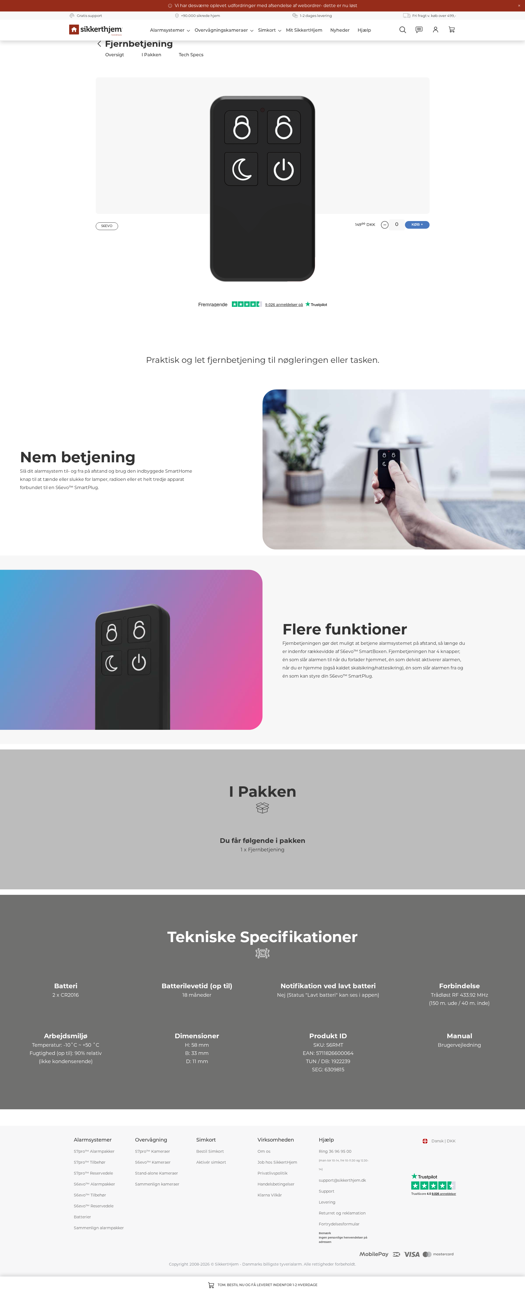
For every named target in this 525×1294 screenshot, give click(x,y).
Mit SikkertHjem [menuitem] (304, 30)
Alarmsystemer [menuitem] (167, 30)
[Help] (419, 30)
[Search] (403, 30)
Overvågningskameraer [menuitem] (221, 30)
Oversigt (114, 55)
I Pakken (151, 55)
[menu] (260, 30)
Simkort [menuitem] (267, 30)
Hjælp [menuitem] (364, 30)
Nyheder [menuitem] (340, 30)
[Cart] (452, 29)
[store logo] (96, 30)
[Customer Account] (435, 30)
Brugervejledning (459, 1045)
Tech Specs (191, 55)
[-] (385, 225)
